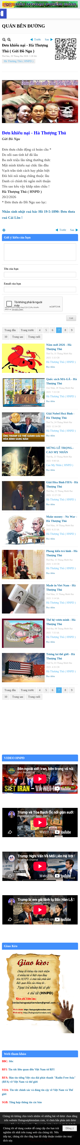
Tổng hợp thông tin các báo (25, 1102)
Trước (37, 39)
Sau (47, 39)
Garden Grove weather (40, 752)
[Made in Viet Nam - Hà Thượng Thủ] (23, 599)
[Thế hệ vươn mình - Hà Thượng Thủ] (23, 633)
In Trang (4, 230)
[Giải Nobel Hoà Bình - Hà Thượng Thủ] (23, 427)
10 (5, 336)
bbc (11, 1061)
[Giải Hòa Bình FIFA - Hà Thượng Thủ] (23, 495)
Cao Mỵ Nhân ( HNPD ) (59, 465)
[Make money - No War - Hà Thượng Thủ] (23, 530)
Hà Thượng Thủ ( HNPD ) (18, 61)
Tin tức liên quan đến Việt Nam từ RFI (31, 1069)
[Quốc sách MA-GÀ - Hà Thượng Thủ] (23, 392)
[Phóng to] (9, 40)
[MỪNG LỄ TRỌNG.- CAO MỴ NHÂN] (23, 461)
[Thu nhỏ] (4, 40)
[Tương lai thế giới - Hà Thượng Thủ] (23, 667)
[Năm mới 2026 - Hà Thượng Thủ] (23, 358)
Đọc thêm (50, 367)
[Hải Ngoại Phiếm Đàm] (40, 4)
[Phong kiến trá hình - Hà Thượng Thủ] (23, 564)
